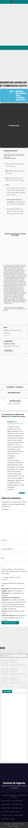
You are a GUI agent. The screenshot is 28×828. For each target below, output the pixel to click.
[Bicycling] (20, 407)
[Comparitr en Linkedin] (11, 396)
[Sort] (4, 648)
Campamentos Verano (7, 702)
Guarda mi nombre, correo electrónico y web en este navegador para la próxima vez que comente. (14, 571)
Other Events (8, 350)
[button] (20, 48)
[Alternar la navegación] (25, 48)
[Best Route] (8, 407)
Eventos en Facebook (6, 804)
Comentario (5, 509)
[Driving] (11, 407)
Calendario (10, 387)
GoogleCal (19, 387)
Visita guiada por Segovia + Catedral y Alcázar (12, 815)
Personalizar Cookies (17, 804)
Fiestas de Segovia (6, 719)
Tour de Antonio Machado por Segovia (10, 811)
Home (2, 800)
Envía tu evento (18, 800)
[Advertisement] (14, 65)
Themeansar (15, 797)
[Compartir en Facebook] (5, 396)
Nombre (4, 540)
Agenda (6, 753)
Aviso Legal (7, 800)
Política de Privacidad (16, 808)
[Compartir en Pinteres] (14, 396)
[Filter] (1, 648)
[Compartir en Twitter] (8, 396)
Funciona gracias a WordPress (8, 795)
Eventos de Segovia (3, 14)
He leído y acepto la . (11, 578)
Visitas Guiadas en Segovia (7, 818)
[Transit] (14, 407)
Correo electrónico (7, 549)
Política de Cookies (5, 808)
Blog (12, 800)
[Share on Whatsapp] (17, 396)
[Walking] (17, 407)
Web (2, 558)
